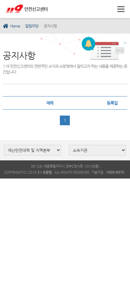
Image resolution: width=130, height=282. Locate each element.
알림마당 (31, 26)
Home (15, 26)
